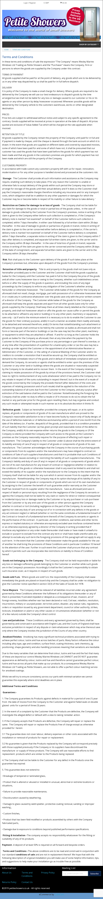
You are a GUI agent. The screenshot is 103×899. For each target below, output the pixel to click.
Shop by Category (88, 44)
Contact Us (27, 882)
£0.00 (64, 2)
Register (32, 2)
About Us (6, 872)
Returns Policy (9, 882)
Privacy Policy (48, 872)
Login (26, 2)
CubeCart (59, 894)
